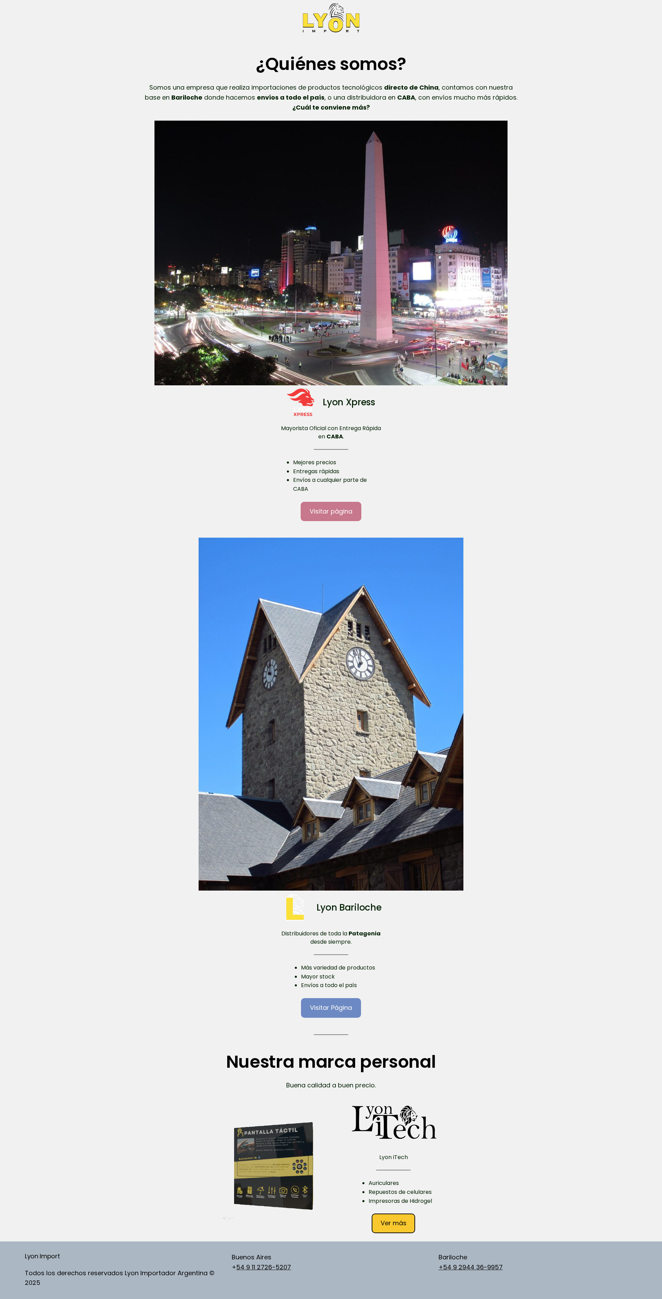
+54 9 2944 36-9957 (471, 1267)
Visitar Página (331, 1007)
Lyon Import (42, 1256)
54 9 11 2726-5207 (263, 1267)
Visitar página (331, 511)
